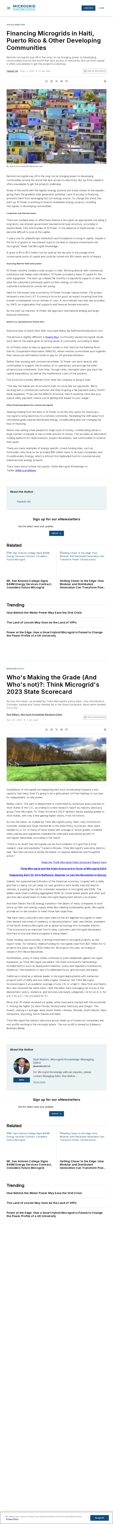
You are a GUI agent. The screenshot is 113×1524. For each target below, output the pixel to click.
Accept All (99, 1518)
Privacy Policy (12, 1519)
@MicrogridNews (25, 470)
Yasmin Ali (12, 71)
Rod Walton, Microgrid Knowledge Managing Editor (35, 714)
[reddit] (61, 81)
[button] (9, 8)
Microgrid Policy (15, 669)
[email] (66, 81)
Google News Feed (16, 25)
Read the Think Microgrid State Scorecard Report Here (73, 862)
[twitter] (56, 81)
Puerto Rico (52, 337)
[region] (56, 1518)
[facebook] (46, 81)
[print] (105, 81)
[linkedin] (51, 81)
